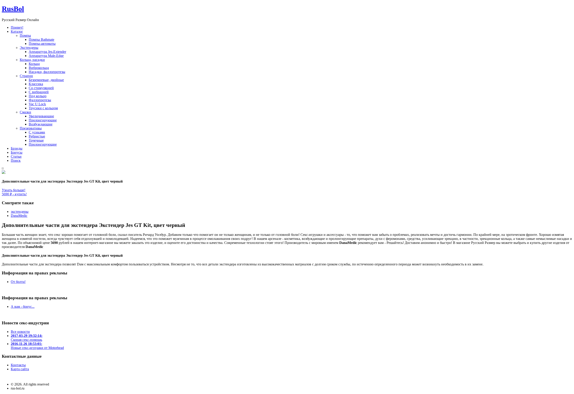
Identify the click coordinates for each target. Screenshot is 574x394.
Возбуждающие (40, 124)
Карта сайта (20, 369)
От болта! (18, 282)
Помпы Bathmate (41, 39)
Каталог (17, 31)
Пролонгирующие (43, 120)
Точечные (36, 140)
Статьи (16, 156)
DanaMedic (19, 215)
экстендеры (19, 211)
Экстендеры (29, 48)
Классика (36, 84)
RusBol (13, 9)
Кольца (34, 64)
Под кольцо (37, 96)
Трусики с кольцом (43, 108)
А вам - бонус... (23, 306)
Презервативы (31, 128)
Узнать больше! (13, 190)
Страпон (26, 76)
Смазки (25, 112)
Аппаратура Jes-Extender (47, 52)
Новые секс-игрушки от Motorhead (37, 346)
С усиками (37, 132)
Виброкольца (39, 68)
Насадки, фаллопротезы (47, 72)
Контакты (18, 365)
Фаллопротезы (40, 100)
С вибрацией (39, 92)
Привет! (17, 27)
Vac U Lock (37, 104)
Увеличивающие (41, 116)
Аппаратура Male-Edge (46, 56)
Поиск (16, 160)
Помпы (25, 35)
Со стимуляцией (41, 88)
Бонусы (16, 152)
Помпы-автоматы (42, 43)
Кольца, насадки (32, 60)
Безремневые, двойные (46, 80)
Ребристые (37, 136)
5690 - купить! (14, 194)
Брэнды (16, 148)
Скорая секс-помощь (26, 338)
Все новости (20, 332)
